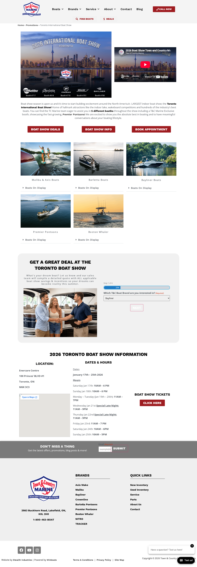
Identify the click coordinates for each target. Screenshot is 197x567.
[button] (46, 187)
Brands (73, 9)
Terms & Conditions (83, 560)
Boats (56, 9)
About (108, 9)
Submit (119, 448)
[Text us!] (186, 561)
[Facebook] (21, 550)
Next (137, 308)
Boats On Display (35, 187)
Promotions (32, 25)
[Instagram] (37, 550)
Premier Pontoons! (74, 114)
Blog (139, 9)
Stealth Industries (22, 560)
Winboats (52, 560)
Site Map (119, 560)
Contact (126, 9)
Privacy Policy (104, 560)
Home (21, 25)
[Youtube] (29, 550)
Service (91, 9)
